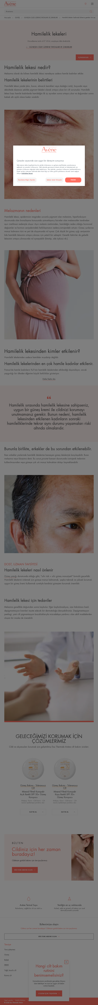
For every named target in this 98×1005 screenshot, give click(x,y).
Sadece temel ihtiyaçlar (54, 180)
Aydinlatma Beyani (27, 173)
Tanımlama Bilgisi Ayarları (26, 180)
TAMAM (73, 180)
